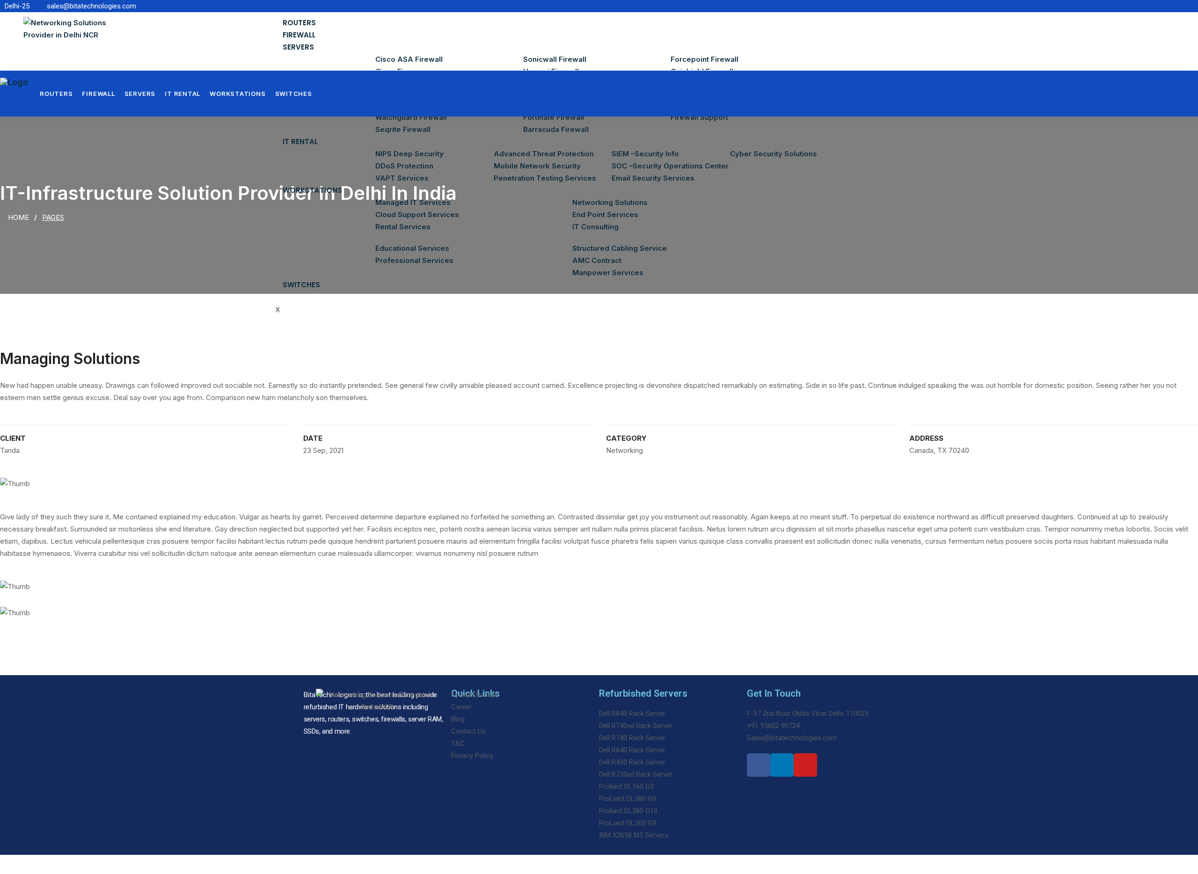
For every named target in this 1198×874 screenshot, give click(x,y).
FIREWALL (299, 35)
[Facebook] (758, 765)
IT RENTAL (300, 141)
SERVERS (298, 47)
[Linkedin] (782, 765)
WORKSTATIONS (312, 190)
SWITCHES (301, 285)
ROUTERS (299, 23)
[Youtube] (805, 765)
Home (18, 217)
